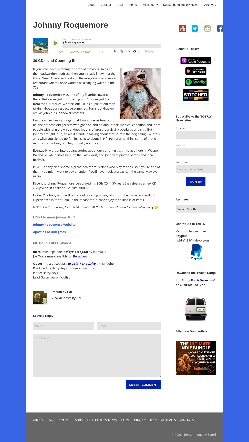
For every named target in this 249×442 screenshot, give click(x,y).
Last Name (180, 145)
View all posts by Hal (66, 298)
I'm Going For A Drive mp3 (195, 280)
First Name (180, 128)
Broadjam (80, 256)
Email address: (182, 162)
